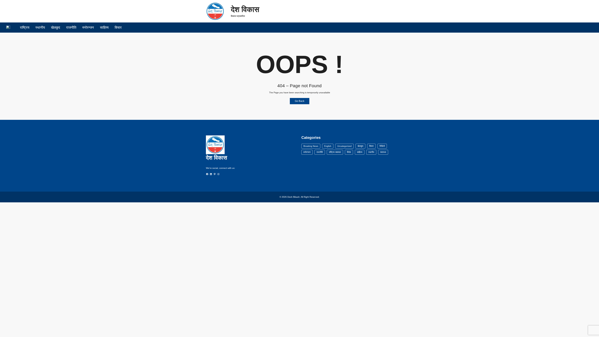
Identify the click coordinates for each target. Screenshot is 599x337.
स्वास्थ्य (383, 152)
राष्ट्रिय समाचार (335, 152)
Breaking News (310, 146)
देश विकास (245, 9)
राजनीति (320, 152)
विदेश (349, 152)
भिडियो (382, 146)
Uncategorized (344, 146)
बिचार (371, 146)
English (327, 146)
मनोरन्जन (307, 152)
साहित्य (359, 152)
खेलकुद (360, 146)
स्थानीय (371, 152)
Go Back (299, 101)
